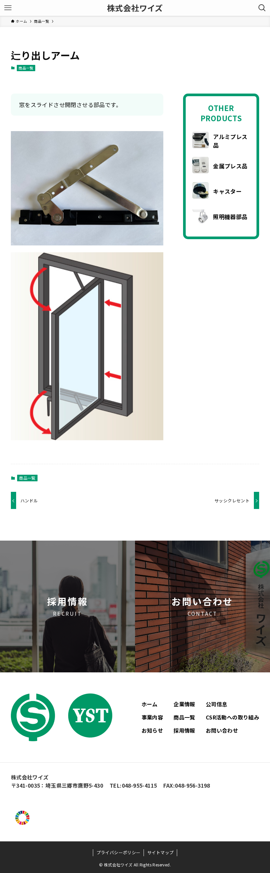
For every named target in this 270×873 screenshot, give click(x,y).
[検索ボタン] (262, 8)
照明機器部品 (230, 216)
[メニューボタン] (8, 8)
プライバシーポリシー (118, 852)
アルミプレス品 (230, 140)
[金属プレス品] (200, 166)
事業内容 (152, 717)
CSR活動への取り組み (232, 717)
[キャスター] (200, 191)
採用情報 (184, 730)
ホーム (150, 704)
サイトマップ (160, 852)
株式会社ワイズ (135, 8)
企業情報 (184, 704)
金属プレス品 (230, 166)
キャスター (227, 191)
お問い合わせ (222, 730)
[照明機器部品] (200, 217)
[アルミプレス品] (200, 141)
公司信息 (217, 704)
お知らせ (152, 730)
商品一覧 (26, 67)
